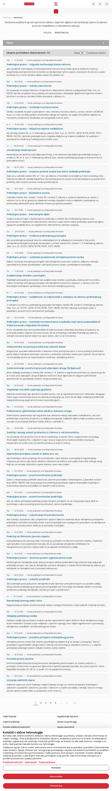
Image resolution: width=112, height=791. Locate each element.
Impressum (31, 762)
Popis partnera (47, 762)
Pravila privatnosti (13, 762)
